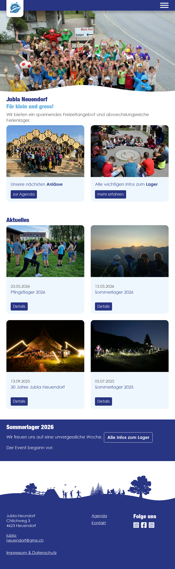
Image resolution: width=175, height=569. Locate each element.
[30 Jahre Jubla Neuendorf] (45, 346)
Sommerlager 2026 (114, 292)
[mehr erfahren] (130, 151)
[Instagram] (136, 525)
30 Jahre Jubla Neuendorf (38, 387)
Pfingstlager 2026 (28, 292)
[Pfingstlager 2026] (45, 251)
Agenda (99, 516)
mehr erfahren (110, 194)
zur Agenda (24, 194)
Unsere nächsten (37, 184)
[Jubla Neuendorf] (14, 8)
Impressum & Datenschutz (31, 552)
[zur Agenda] (45, 151)
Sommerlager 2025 (114, 387)
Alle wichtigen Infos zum (126, 184)
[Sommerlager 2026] (130, 251)
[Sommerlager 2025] (130, 346)
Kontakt (99, 523)
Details (19, 306)
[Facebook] (144, 525)
